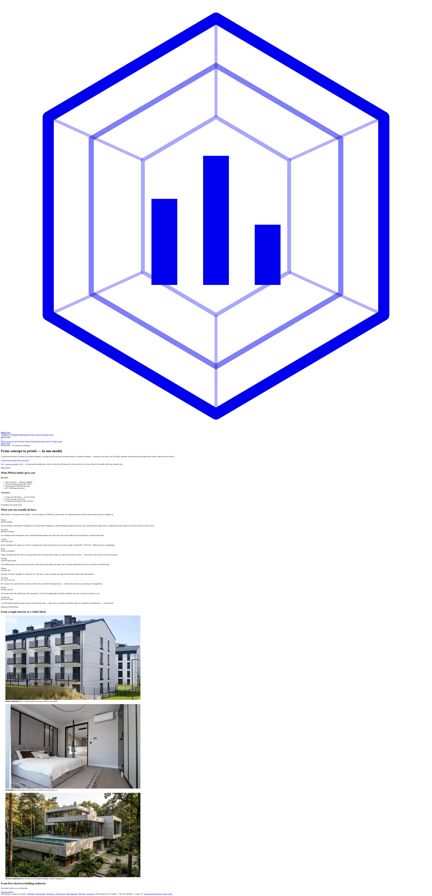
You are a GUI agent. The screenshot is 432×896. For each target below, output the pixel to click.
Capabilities (14, 435)
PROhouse (50, 894)
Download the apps (38, 441)
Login (51, 435)
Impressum (148, 894)
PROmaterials (60, 894)
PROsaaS (82, 894)
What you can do (7, 441)
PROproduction (72, 894)
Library (16, 441)
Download (44, 435)
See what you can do (21, 460)
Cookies (165, 894)
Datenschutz (156, 894)
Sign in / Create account (53, 441)
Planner (3, 437)
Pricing (31, 435)
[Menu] (2, 439)
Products (5, 435)
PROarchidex (41, 894)
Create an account (7, 460)
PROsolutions (24, 435)
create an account (12, 464)
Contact (37, 435)
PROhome (31, 894)
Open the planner (7, 892)
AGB (170, 894)
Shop (8, 437)
